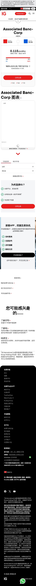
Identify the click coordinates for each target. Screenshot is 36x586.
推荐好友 (7, 434)
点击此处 (14, 457)
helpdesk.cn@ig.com (16, 454)
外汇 (5, 373)
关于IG (6, 425)
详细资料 (6, 161)
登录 (33, 8)
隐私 (23, 477)
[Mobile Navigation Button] (33, 13)
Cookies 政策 (8, 479)
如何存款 (23, 479)
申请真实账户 (21, 13)
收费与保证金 (8, 428)
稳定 (19, 83)
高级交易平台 (8, 403)
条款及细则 (17, 477)
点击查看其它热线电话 (11, 460)
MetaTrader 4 (9, 398)
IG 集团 (6, 574)
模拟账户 (7, 409)
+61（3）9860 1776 (17, 452)
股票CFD (7, 378)
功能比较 (7, 406)
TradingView (8, 395)
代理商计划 (8, 442)
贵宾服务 (7, 431)
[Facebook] (5, 491)
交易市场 (7, 369)
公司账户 (7, 439)
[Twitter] (10, 491)
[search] (29, 13)
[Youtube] (14, 491)
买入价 (30, 40)
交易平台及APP (9, 386)
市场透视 (7, 414)
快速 (13, 83)
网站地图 (9, 477)
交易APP (7, 392)
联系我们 (7, 448)
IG (5, 477)
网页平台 (7, 389)
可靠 (24, 83)
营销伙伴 (7, 437)
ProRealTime (8, 401)
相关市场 (16, 161)
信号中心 (7, 420)
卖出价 (9, 40)
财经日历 (7, 417)
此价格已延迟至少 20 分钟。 (18, 68)
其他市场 (7, 381)
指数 (5, 376)
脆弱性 (28, 477)
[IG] (4, 13)
